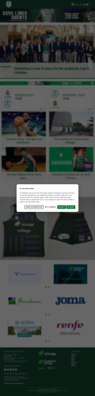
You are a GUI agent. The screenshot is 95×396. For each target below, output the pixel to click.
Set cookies (50, 207)
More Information (34, 207)
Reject (61, 207)
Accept (71, 207)
